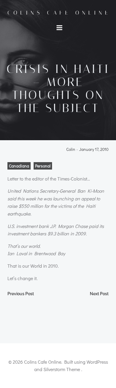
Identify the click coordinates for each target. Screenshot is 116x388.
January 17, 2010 (94, 149)
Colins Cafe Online (59, 12)
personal (43, 166)
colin (70, 149)
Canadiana (19, 166)
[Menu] (59, 28)
